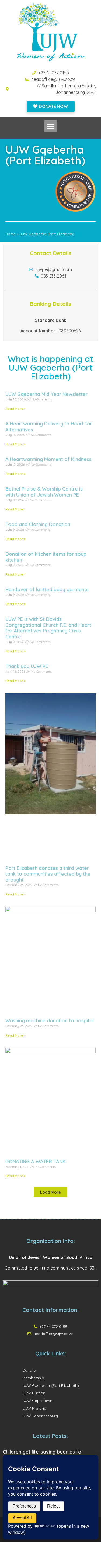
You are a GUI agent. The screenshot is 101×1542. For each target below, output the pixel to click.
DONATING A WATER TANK (35, 1161)
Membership (33, 1377)
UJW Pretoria (34, 1408)
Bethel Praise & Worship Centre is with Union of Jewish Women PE (44, 492)
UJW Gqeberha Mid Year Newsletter (46, 394)
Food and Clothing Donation (37, 524)
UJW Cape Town (37, 1400)
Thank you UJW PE (26, 666)
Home (10, 233)
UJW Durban (33, 1393)
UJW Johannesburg (40, 1415)
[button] (50, 126)
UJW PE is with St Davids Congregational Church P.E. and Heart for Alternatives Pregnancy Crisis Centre (48, 628)
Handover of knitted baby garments (47, 589)
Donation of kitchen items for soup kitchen (45, 557)
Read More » (15, 408)
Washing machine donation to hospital (49, 1021)
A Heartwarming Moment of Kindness (48, 459)
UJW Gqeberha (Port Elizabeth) (50, 1385)
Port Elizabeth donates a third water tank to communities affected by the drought (47, 874)
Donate (29, 1370)
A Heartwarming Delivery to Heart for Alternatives (48, 427)
